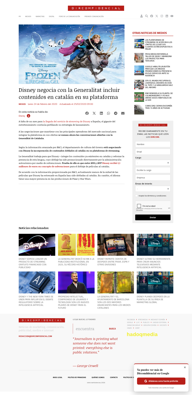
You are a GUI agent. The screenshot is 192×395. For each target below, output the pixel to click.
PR (20, 16)
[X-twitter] (156, 16)
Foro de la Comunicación (69, 16)
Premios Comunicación (94, 16)
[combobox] (89, 329)
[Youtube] (171, 16)
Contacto (114, 377)
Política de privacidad (77, 377)
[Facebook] (151, 16)
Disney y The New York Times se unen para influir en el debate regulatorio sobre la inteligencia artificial (36, 300)
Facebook (131, 319)
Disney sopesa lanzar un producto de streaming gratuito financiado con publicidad (33, 263)
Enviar (153, 217)
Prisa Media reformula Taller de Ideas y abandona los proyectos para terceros (158, 57)
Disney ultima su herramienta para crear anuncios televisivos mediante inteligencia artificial (153, 263)
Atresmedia (143, 319)
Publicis (146, 322)
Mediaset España (158, 319)
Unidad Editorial (160, 322)
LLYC (138, 322)
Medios (28, 16)
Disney (22, 116)
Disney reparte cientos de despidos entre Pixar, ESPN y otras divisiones (113, 262)
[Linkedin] (166, 16)
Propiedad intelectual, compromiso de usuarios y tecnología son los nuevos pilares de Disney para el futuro (73, 302)
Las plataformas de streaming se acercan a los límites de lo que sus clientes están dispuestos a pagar (158, 44)
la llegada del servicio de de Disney (66, 121)
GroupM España (149, 325)
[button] (87, 113)
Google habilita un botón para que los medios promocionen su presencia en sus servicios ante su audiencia (158, 71)
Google (130, 322)
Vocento (163, 325)
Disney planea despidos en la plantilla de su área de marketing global (153, 299)
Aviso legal (57, 377)
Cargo (138, 157)
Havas (129, 328)
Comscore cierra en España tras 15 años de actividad (158, 107)
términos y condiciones (157, 196)
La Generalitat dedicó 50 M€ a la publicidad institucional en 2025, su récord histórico (76, 262)
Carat (137, 328)
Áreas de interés (143, 183)
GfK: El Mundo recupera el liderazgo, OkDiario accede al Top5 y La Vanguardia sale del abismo (159, 84)
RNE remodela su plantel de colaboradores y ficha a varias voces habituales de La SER (159, 96)
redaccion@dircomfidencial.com (35, 336)
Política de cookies (131, 377)
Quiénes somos (98, 377)
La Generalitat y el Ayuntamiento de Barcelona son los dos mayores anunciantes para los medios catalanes (114, 302)
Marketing (40, 16)
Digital (51, 16)
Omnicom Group (133, 325)
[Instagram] (161, 16)
